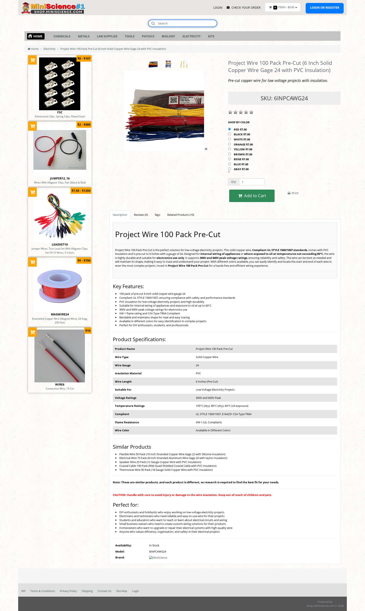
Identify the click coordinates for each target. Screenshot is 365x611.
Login (135, 591)
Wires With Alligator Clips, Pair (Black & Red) (60, 182)
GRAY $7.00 (242, 169)
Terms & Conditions (42, 591)
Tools (129, 36)
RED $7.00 (241, 129)
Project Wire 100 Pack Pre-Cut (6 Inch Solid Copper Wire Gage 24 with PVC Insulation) (113, 49)
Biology (167, 36)
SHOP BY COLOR (239, 122)
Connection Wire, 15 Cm (60, 388)
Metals (83, 36)
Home (37, 36)
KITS (210, 36)
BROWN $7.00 (243, 154)
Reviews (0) (141, 215)
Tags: (158, 215)
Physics (147, 36)
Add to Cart (254, 195)
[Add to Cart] (32, 59)
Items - (284, 7)
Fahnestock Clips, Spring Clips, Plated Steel (60, 116)
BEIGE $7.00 (242, 159)
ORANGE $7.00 (244, 144)
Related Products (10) (180, 215)
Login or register (324, 7)
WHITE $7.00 (242, 139)
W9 (23, 591)
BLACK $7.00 (242, 134)
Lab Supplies (106, 36)
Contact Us (104, 591)
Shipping (87, 591)
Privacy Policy (68, 591)
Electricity (191, 36)
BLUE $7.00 (241, 164)
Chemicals (61, 36)
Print (294, 193)
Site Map (121, 591)
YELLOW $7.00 (243, 149)
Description (120, 215)
